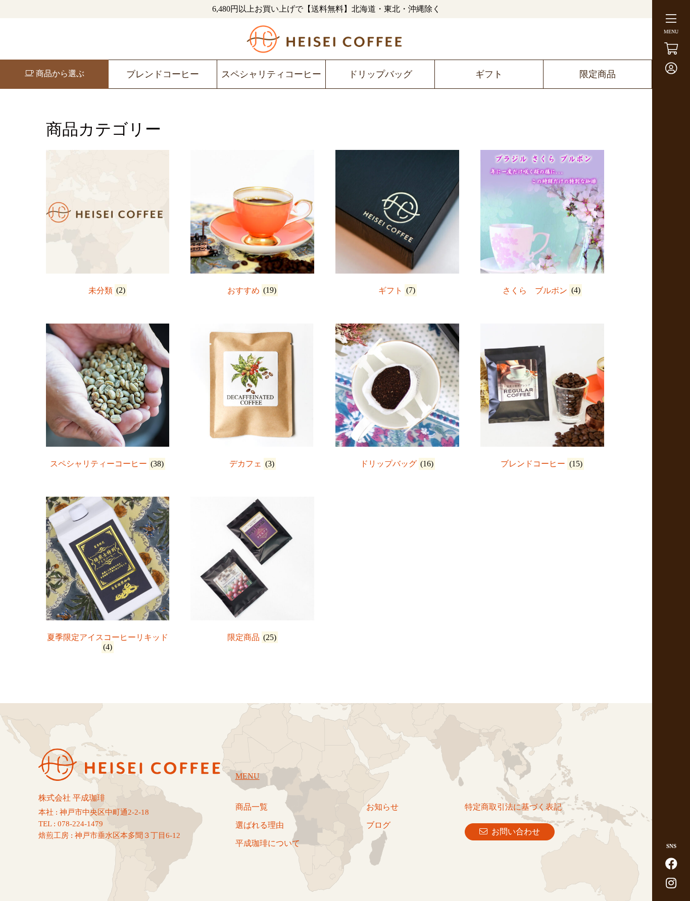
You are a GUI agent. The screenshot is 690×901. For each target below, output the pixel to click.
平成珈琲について (267, 843)
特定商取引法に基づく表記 (513, 807)
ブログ (378, 825)
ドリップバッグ (380, 74)
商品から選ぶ (59, 73)
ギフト (489, 74)
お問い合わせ (513, 831)
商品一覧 (251, 807)
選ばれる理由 (259, 825)
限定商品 (597, 74)
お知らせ (382, 807)
